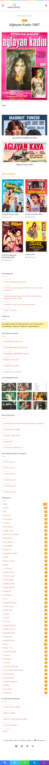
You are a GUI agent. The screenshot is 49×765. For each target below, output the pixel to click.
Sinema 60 (7, 591)
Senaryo (6, 614)
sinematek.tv (40, 740)
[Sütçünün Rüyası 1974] (13, 195)
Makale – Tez (8, 648)
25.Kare (6, 523)
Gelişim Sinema (8, 572)
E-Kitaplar (6, 655)
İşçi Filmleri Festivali (10, 666)
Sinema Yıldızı (8, 606)
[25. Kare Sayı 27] (9, 396)
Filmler (5, 644)
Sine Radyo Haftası (10, 553)
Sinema (6, 565)
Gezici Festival (8, 674)
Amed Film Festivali (10, 681)
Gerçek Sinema (8, 587)
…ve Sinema (7, 568)
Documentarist (8, 678)
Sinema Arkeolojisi (9, 651)
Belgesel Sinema (9, 633)
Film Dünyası (7, 595)
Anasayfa (22, 16)
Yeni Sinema (7, 519)
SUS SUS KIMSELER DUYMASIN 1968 (9, 256)
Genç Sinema (8, 542)
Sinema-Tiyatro (9, 561)
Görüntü (6, 618)
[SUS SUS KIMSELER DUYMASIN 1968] (13, 237)
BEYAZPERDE (8, 580)
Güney (5, 557)
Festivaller (6, 663)
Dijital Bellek (7, 659)
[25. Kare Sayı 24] (24, 405)
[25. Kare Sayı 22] (40, 405)
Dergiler (6, 508)
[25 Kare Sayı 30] (24, 387)
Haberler (6, 685)
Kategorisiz (7, 693)
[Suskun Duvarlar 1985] (36, 195)
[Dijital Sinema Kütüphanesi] (13, 5)
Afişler (29, 16)
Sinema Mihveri (8, 640)
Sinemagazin (8, 538)
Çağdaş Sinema (9, 584)
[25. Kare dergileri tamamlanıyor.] (40, 387)
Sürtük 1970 (29, 254)
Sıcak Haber (7, 689)
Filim (4, 511)
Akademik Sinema (10, 603)
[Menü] (3, 6)
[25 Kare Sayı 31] (9, 387)
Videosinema (8, 546)
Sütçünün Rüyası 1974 (10, 214)
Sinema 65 (7, 549)
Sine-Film (6, 621)
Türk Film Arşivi (8, 576)
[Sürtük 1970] (36, 236)
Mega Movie (8, 527)
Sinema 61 (7, 515)
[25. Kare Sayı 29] (24, 396)
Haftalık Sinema (9, 629)
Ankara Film (7, 637)
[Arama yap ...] (46, 6)
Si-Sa (5, 599)
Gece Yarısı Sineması (11, 534)
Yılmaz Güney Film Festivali (13, 670)
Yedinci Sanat (8, 530)
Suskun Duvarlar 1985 (33, 214)
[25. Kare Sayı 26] (9, 405)
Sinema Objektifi (9, 625)
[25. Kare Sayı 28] (40, 396)
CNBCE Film (7, 610)
